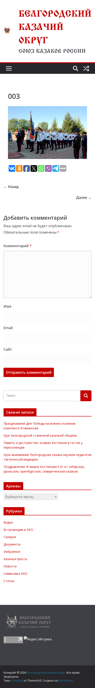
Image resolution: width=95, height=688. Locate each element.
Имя (7, 306)
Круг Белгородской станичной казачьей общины (40, 435)
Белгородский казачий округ (55, 25)
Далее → (83, 197)
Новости (10, 566)
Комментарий (18, 245)
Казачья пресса (15, 559)
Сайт (8, 349)
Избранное (12, 551)
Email (8, 327)
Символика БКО (15, 573)
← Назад (11, 186)
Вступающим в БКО (18, 530)
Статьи (9, 581)
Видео (8, 522)
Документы (12, 544)
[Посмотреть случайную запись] (86, 68)
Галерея (10, 537)
